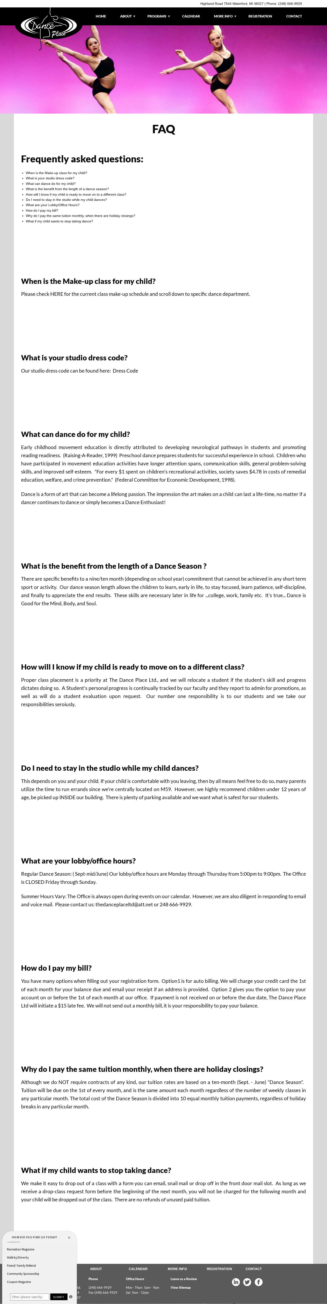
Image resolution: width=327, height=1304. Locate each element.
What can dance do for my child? (51, 184)
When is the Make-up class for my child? (56, 173)
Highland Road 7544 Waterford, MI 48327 (232, 4)
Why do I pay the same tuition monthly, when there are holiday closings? (80, 216)
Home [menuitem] (101, 16)
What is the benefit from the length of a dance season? (67, 189)
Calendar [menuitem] (191, 16)
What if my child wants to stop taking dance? (59, 221)
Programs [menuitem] (154, 18)
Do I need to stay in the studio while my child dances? (66, 200)
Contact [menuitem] (294, 16)
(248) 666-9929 (290, 4)
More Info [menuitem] (221, 19)
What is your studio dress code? (50, 178)
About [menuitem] (123, 19)
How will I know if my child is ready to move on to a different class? (76, 194)
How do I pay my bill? (42, 210)
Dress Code (125, 371)
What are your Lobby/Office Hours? (52, 205)
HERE (56, 294)
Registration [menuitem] (260, 16)
